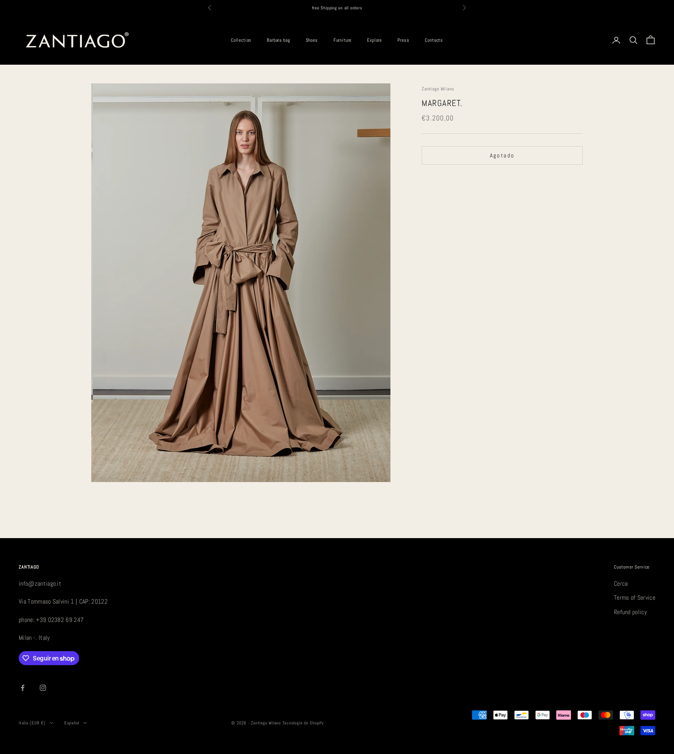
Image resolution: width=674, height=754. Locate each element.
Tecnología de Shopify (303, 723)
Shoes (312, 40)
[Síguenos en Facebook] (23, 688)
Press (403, 40)
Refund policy (630, 612)
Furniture (342, 40)
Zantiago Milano (438, 89)
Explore (374, 40)
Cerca (621, 583)
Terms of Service (634, 597)
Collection (241, 40)
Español (71, 723)
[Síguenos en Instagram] (43, 688)
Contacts (434, 40)
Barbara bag (278, 40)
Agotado (502, 155)
